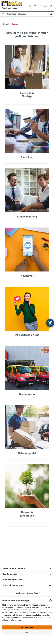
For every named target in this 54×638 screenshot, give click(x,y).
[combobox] (27, 14)
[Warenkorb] (50, 5)
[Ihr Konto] (45, 5)
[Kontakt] (30, 5)
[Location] (35, 5)
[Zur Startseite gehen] (12, 3)
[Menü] (3, 14)
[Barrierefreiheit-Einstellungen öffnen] (50, 323)
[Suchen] (51, 14)
